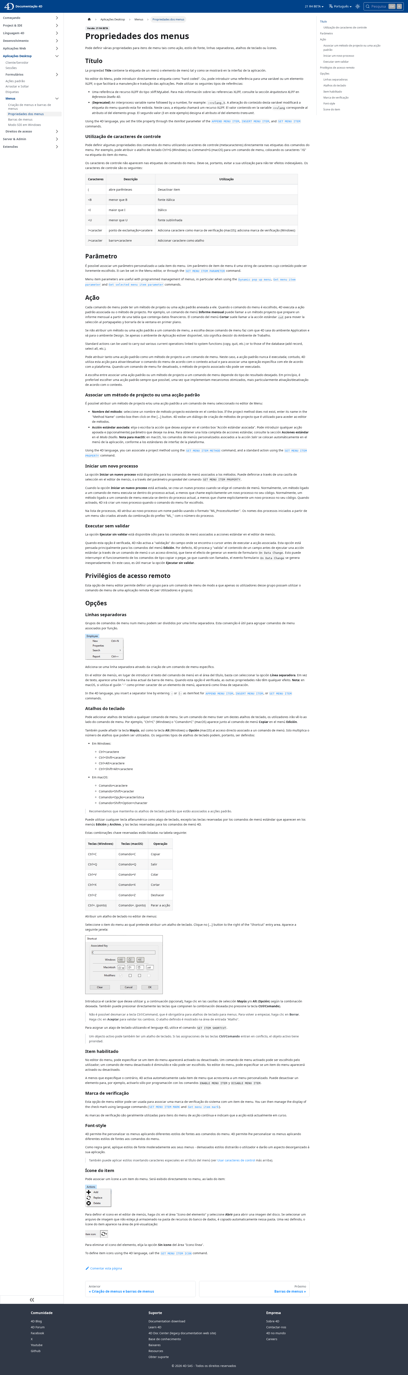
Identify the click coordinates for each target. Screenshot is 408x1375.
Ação (323, 39)
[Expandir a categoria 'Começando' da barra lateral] (57, 17)
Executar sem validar (336, 61)
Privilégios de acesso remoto (337, 67)
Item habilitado (332, 91)
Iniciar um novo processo (338, 56)
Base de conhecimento (165, 1339)
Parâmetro (326, 33)
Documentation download (167, 1321)
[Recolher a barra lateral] (32, 1299)
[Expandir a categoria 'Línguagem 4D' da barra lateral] (57, 33)
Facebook (37, 1333)
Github (36, 1351)
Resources (156, 1351)
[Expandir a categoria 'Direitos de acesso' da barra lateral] (57, 131)
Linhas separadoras (335, 79)
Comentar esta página (106, 1268)
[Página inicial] (89, 19)
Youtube (36, 1345)
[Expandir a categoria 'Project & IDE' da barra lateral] (57, 25)
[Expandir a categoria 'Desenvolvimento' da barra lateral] (57, 40)
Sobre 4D (272, 1321)
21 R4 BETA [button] (313, 6)
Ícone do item (331, 109)
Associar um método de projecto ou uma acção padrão (351, 48)
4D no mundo (276, 1333)
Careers (271, 1339)
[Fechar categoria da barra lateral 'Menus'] (57, 98)
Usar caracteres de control (236, 1160)
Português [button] (341, 6)
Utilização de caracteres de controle (345, 27)
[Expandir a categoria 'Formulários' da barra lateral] (57, 74)
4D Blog (36, 1321)
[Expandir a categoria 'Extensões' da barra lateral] (57, 146)
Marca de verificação (335, 97)
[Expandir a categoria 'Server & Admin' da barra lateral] (57, 139)
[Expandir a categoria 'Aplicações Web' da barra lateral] (57, 48)
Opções (324, 73)
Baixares (155, 1345)
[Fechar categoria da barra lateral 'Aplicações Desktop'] (57, 56)
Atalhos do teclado (334, 85)
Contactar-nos (276, 1327)
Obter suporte (159, 1357)
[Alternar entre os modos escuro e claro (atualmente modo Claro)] (357, 6)
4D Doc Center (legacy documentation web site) (182, 1333)
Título (323, 21)
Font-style (329, 103)
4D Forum (38, 1327)
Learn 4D (155, 1327)
